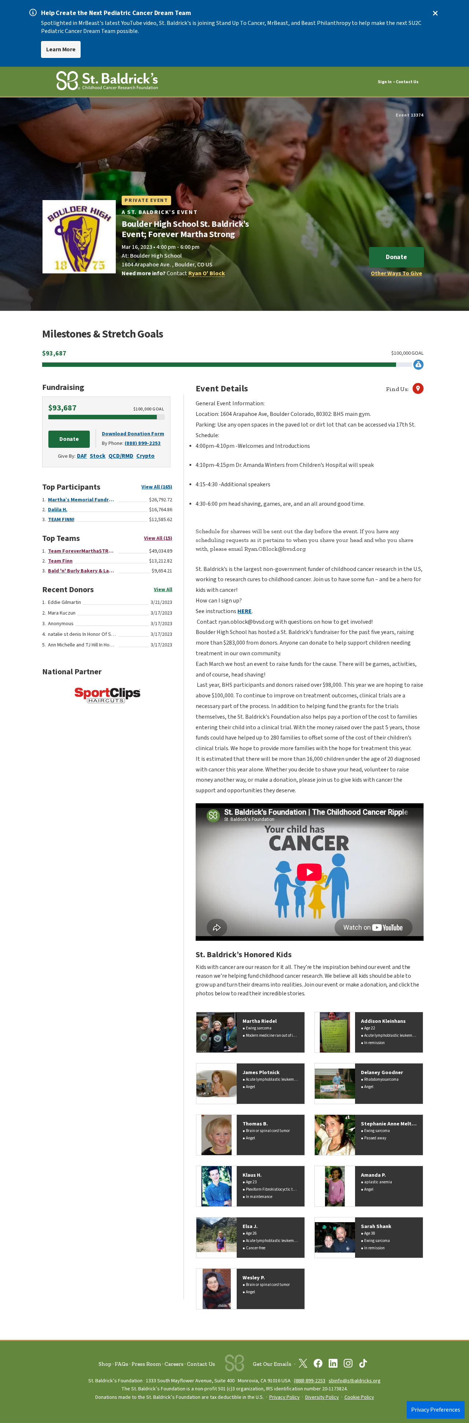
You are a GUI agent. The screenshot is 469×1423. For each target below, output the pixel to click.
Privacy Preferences (435, 1410)
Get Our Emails (272, 1364)
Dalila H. (57, 509)
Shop (105, 1364)
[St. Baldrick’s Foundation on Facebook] (318, 1365)
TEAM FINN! (61, 519)
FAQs (121, 1364)
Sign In (385, 82)
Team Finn (60, 561)
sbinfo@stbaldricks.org (355, 1381)
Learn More (60, 49)
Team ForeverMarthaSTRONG (82, 551)
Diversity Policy (322, 1397)
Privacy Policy (284, 1397)
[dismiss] (435, 13)
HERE (244, 611)
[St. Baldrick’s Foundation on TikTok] (363, 1365)
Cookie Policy (359, 1397)
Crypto (145, 456)
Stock (98, 456)
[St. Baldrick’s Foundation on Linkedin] (333, 1365)
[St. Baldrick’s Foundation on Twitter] (303, 1365)
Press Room (146, 1364)
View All (163, 589)
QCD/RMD (120, 456)
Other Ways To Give (396, 273)
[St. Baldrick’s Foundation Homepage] (107, 82)
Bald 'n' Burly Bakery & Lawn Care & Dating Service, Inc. (82, 571)
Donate (396, 257)
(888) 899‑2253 (309, 1381)
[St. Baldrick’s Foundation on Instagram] (348, 1365)
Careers (174, 1364)
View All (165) (156, 487)
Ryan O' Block (206, 273)
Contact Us (407, 82)
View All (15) (158, 538)
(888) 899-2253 (143, 443)
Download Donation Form (133, 434)
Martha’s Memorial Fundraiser (82, 500)
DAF (82, 456)
